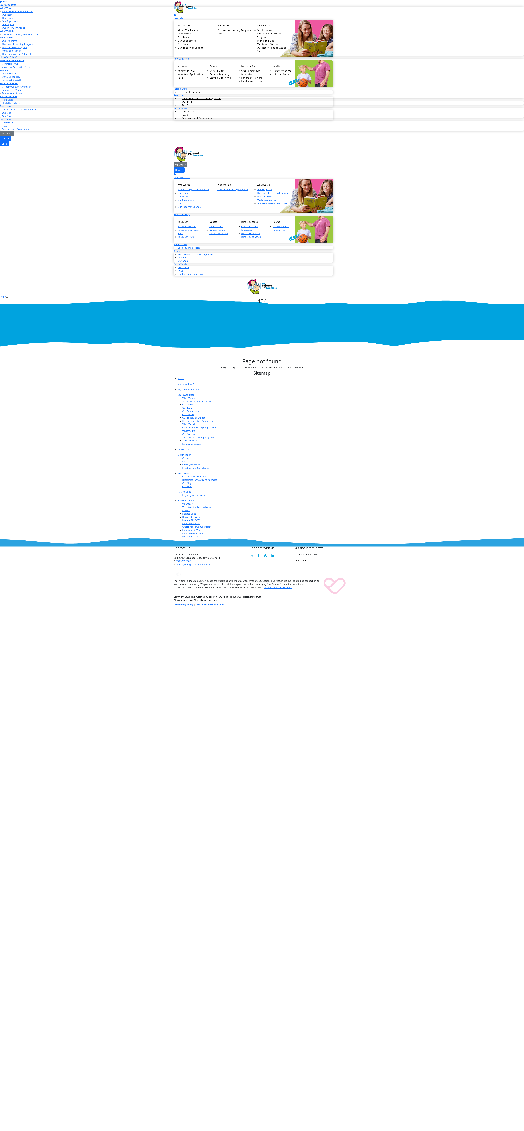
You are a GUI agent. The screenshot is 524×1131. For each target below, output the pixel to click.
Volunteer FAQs (187, 70)
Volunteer (7, 133)
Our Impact (184, 44)
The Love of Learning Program (269, 35)
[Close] (7, 297)
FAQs (4, 125)
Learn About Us (182, 18)
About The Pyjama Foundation (188, 32)
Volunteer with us (187, 226)
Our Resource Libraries (194, 476)
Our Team (183, 37)
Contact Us (188, 111)
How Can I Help (186, 500)
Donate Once (217, 70)
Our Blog (182, 257)
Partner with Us (282, 70)
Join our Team (281, 74)
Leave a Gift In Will (220, 77)
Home (181, 378)
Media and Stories (267, 44)
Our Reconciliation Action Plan (272, 49)
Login (5, 143)
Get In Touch (184, 454)
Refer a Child (184, 491)
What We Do (263, 25)
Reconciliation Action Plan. (278, 587)
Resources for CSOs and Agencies (201, 98)
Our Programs (265, 30)
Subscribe (301, 560)
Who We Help (224, 25)
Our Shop (187, 486)
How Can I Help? (182, 58)
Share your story (191, 464)
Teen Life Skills (265, 40)
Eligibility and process (195, 92)
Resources (183, 473)
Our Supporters (187, 40)
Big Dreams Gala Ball (188, 389)
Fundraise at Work (252, 77)
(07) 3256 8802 (183, 561)
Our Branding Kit (186, 383)
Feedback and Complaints (197, 118)
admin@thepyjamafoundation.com (193, 564)
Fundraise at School (252, 81)
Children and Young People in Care (234, 32)
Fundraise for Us (249, 66)
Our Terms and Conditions (210, 604)
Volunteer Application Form (190, 76)
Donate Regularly (219, 74)
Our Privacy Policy (183, 604)
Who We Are (184, 25)
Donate (5, 138)
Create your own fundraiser (250, 72)
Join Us (276, 66)
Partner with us (190, 536)
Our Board (183, 196)
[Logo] (185, 7)
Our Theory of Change (190, 47)
